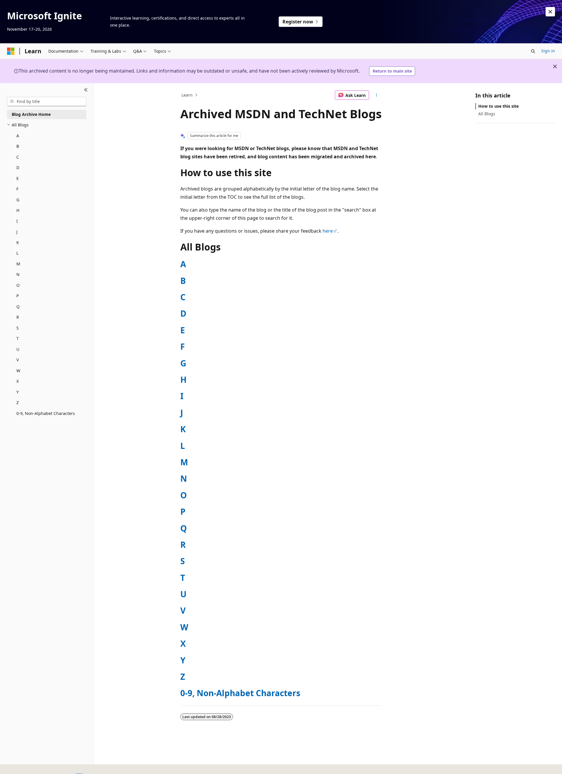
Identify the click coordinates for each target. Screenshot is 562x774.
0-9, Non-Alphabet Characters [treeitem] (45, 413)
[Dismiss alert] (550, 11)
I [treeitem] (17, 221)
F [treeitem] (17, 189)
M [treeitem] (18, 264)
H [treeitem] (17, 210)
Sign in (548, 51)
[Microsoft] (11, 51)
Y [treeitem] (17, 392)
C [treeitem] (17, 157)
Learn (187, 95)
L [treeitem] (17, 253)
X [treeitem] (17, 381)
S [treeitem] (17, 328)
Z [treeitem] (17, 402)
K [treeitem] (17, 242)
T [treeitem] (17, 338)
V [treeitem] (17, 360)
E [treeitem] (17, 178)
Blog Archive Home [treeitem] (31, 114)
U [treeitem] (17, 349)
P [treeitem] (17, 295)
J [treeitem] (17, 231)
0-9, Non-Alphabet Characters (240, 693)
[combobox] (46, 101)
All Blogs (486, 113)
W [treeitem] (18, 370)
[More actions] (376, 95)
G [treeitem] (17, 199)
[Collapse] (86, 90)
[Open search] (533, 51)
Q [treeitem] (18, 306)
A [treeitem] (17, 135)
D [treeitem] (17, 167)
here (328, 231)
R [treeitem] (17, 317)
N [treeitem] (18, 274)
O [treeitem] (18, 285)
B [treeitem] (17, 146)
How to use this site (498, 106)
